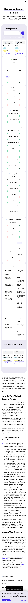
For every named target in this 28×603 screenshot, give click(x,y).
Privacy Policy (23, 600)
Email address (5, 583)
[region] (14, 359)
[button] (8, 48)
